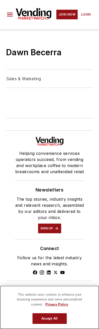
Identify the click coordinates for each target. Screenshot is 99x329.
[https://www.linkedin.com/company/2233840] (48, 272)
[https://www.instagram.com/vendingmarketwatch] (41, 272)
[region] (49, 307)
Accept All (49, 318)
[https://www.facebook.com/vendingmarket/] (35, 272)
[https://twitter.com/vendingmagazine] (55, 272)
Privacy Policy (56, 304)
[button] (10, 14)
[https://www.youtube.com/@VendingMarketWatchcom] (62, 272)
